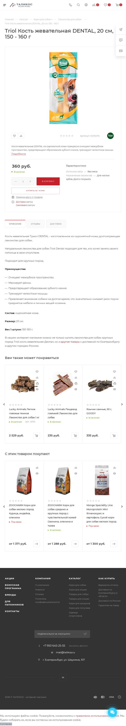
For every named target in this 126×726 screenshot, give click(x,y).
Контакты (12, 611)
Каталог (75, 578)
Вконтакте (63, 677)
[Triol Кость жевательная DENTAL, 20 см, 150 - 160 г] (63, 88)
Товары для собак (79, 594)
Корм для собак (77, 585)
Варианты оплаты (108, 585)
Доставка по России (109, 600)
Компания (43, 578)
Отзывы (35, 224)
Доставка (21, 202)
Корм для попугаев (79, 608)
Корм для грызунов (79, 603)
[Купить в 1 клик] (37, 383)
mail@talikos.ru (65, 652)
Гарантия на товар (108, 605)
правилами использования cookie (97, 715)
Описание (15, 224)
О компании (42, 585)
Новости (40, 589)
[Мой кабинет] (86, 5)
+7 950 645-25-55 (54, 645)
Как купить (106, 578)
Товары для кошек (79, 598)
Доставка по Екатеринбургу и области (107, 592)
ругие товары (71, 341)
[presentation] (4, 404)
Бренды (10, 595)
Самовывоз (21, 205)
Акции (9, 578)
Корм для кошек (78, 589)
